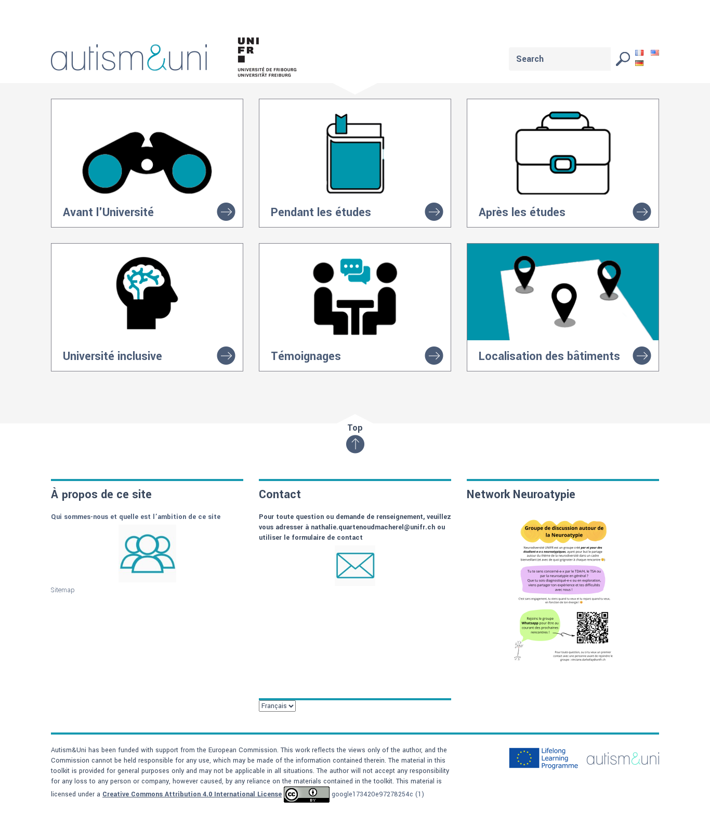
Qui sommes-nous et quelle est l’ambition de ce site (136, 517)
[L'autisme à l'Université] (180, 59)
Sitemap (63, 590)
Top (355, 428)
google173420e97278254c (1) (378, 794)
